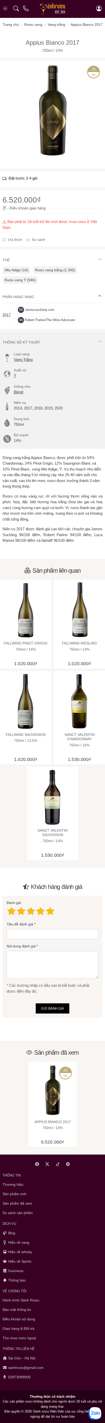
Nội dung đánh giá (21, 946)
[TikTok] (57, 1164)
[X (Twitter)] (47, 1164)
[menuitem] (16, 270)
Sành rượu (41, 1411)
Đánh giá (14, 903)
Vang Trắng (23, 359)
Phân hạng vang (18, 297)
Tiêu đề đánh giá (20, 924)
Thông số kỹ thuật (21, 342)
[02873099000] (26, 8)
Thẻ (6, 260)
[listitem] (52, 111)
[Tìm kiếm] (16, 8)
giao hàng (38, 208)
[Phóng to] (52, 111)
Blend (18, 392)
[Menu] (6, 8)
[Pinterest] (68, 1164)
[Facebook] (37, 1164)
